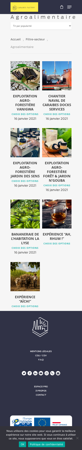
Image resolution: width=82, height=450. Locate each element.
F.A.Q (40, 360)
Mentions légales (41, 351)
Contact (41, 395)
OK (22, 444)
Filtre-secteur (35, 39)
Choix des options (25, 114)
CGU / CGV (41, 356)
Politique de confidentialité (46, 444)
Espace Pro (41, 386)
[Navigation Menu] (69, 7)
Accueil (15, 39)
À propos (41, 391)
